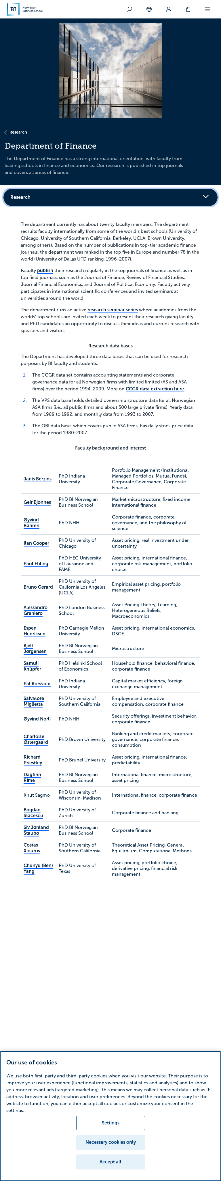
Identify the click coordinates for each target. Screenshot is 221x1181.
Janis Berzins (38, 478)
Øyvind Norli (37, 718)
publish (45, 270)
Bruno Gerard (38, 587)
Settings (110, 1122)
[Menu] (207, 9)
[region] (110, 1116)
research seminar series (112, 309)
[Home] (25, 9)
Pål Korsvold (37, 683)
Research (18, 132)
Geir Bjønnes (37, 502)
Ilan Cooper (36, 543)
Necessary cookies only (110, 1142)
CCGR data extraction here (155, 388)
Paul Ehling (36, 563)
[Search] (129, 9)
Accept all (110, 1161)
